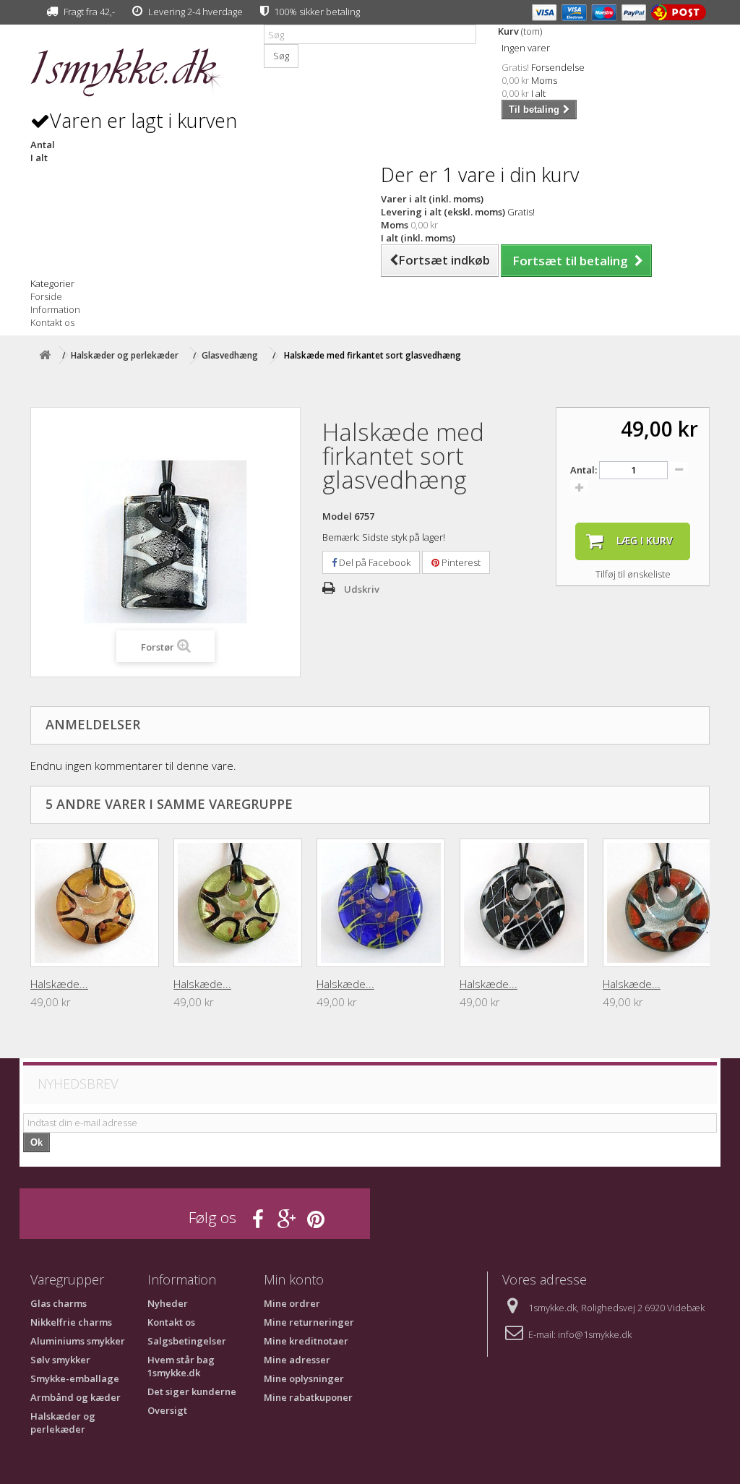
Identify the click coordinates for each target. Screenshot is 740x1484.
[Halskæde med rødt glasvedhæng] (667, 902)
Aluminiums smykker (77, 1340)
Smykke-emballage (74, 1378)
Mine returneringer (309, 1322)
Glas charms (58, 1303)
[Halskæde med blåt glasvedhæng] (381, 902)
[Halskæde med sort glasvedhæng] (524, 902)
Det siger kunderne (191, 1391)
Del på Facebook (373, 562)
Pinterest (460, 562)
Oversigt (167, 1410)
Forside (46, 296)
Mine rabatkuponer (308, 1397)
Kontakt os (52, 322)
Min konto (294, 1279)
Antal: (583, 469)
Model (337, 516)
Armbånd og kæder (75, 1397)
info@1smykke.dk (595, 1334)
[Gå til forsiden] (45, 355)
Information (55, 309)
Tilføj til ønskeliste (633, 573)
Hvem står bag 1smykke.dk (181, 1366)
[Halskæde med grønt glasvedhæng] (237, 902)
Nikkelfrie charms (71, 1322)
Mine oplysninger (304, 1378)
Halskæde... (59, 984)
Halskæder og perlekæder (62, 1423)
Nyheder (167, 1303)
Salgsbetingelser (186, 1340)
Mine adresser (297, 1359)
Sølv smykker (60, 1359)
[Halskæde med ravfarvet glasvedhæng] (94, 902)
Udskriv (361, 589)
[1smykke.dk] (136, 72)
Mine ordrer (292, 1303)
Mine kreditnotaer (306, 1340)
